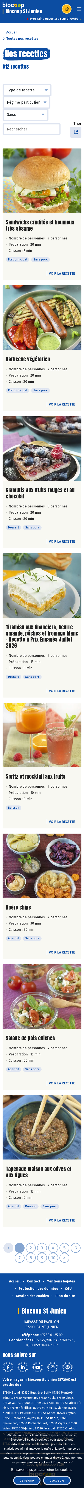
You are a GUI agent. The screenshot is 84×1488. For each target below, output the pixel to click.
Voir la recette (62, 273)
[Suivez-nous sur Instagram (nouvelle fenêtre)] (52, 1367)
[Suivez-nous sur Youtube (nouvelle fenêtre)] (37, 1367)
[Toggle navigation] (79, 10)
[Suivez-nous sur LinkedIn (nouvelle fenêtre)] (22, 1367)
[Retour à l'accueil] (13, 5)
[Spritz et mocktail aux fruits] (42, 735)
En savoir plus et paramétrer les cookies (41, 1469)
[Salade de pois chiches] (42, 996)
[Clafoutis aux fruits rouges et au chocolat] (42, 448)
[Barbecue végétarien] (42, 317)
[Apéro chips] (42, 866)
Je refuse (27, 1480)
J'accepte (57, 1480)
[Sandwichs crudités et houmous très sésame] (42, 180)
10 (53, 1257)
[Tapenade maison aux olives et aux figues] (42, 1127)
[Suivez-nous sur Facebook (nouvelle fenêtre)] (8, 1367)
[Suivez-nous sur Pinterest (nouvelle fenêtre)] (67, 1367)
